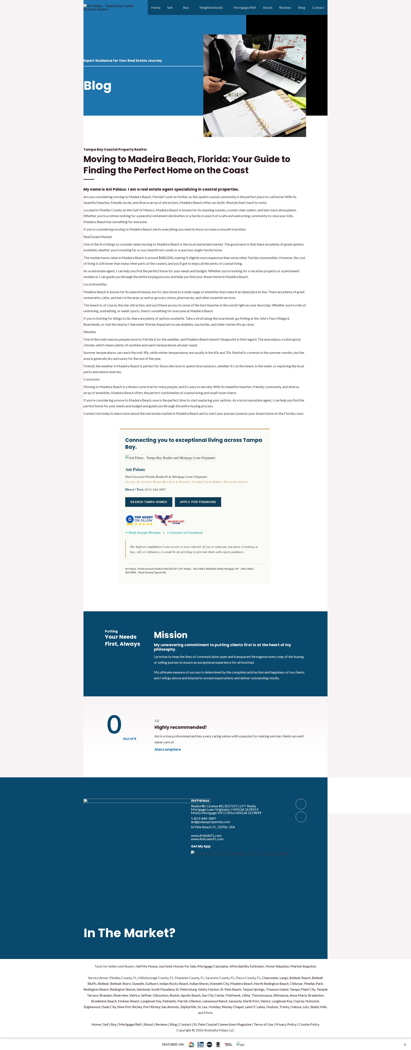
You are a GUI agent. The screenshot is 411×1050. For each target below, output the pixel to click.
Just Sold (165, 966)
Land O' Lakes (255, 1007)
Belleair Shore (120, 983)
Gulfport (151, 983)
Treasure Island (277, 989)
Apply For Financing (198, 502)
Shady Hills (318, 1007)
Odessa (295, 1007)
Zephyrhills (188, 1007)
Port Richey (151, 1007)
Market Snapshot (303, 966)
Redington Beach (96, 989)
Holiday (214, 1007)
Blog (301, 7)
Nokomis (312, 1001)
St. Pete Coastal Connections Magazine (222, 1024)
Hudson (272, 1007)
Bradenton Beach (104, 1001)
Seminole (143, 989)
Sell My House (147, 966)
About (267, 7)
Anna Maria (298, 995)
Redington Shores (123, 989)
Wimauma (280, 995)
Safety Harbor (208, 989)
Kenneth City (219, 983)
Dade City (108, 1007)
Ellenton (195, 1001)
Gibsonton (160, 995)
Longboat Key (151, 1001)
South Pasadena (162, 989)
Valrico (134, 995)
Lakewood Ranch (215, 1001)
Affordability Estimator (247, 966)
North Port (251, 1001)
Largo (284, 978)
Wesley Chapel (232, 1007)
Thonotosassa (261, 995)
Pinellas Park (313, 983)
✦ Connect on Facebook (185, 532)
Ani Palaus (200, 800)
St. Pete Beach (230, 989)
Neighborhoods (211, 7)
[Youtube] (301, 817)
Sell (169, 7)
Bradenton (316, 995)
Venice (265, 1001)
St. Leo (202, 1007)
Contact (318, 7)
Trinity (284, 1007)
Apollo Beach (191, 995)
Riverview (120, 995)
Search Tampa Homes (148, 502)
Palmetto (169, 1001)
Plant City (308, 989)
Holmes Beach (128, 1001)
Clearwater (270, 978)
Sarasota (235, 1001)
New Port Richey (129, 1007)
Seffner (146, 995)
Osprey (298, 1001)
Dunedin (138, 983)
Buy (186, 7)
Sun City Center (213, 995)
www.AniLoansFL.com (207, 839)
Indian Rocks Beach (173, 983)
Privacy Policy (285, 1024)
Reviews (285, 7)
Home (155, 7)
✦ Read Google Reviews (143, 532)
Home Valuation (277, 966)
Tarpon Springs (254, 989)
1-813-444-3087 (203, 818)
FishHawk (233, 995)
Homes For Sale (184, 966)
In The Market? (129, 932)
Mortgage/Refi (245, 7)
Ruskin (175, 995)
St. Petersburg (186, 989)
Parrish (182, 1001)
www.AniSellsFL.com (206, 835)
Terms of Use (263, 1024)
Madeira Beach (241, 983)
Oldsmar (296, 983)
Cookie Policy (309, 1024)
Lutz (306, 1007)
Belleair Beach (300, 978)
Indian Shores (199, 983)
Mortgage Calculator (212, 966)
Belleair (103, 983)
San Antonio (170, 1007)
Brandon (106, 995)
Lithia (246, 995)
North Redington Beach (271, 983)
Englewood (92, 1007)
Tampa (295, 989)
